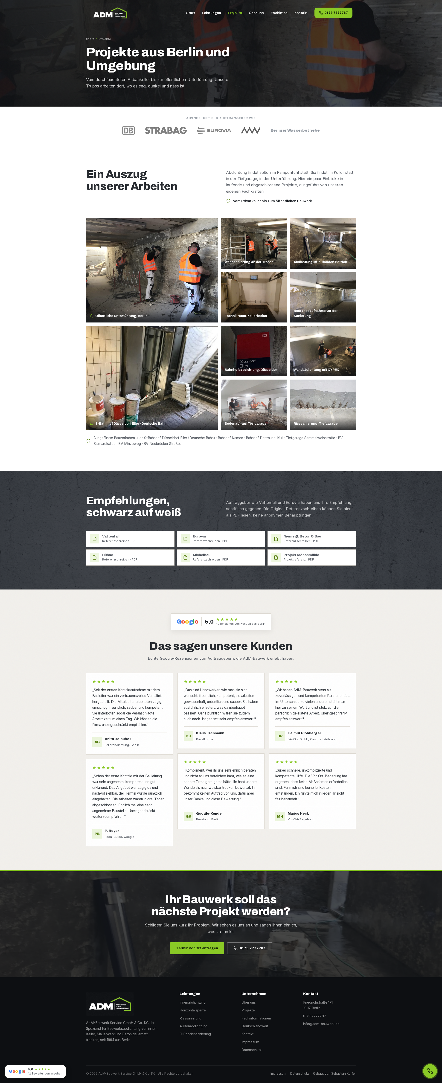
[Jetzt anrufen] (430, 1071)
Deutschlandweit (254, 1026)
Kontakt (301, 13)
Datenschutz (251, 1050)
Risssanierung (190, 1018)
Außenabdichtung (193, 1026)
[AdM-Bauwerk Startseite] (110, 13)
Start (190, 13)
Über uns (256, 13)
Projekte (235, 13)
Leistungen (211, 13)
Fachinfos (279, 13)
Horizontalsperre (193, 1010)
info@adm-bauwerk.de (321, 1024)
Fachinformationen (256, 1018)
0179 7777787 (336, 13)
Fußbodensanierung (195, 1034)
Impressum (250, 1042)
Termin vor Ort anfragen (197, 948)
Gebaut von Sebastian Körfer (334, 1073)
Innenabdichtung (193, 1002)
